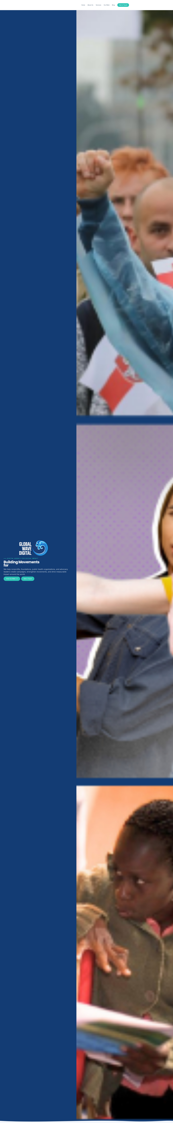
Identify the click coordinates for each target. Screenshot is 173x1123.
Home (83, 5)
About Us (90, 5)
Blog (113, 5)
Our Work (106, 5)
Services (98, 5)
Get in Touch (123, 5)
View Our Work (10, 578)
